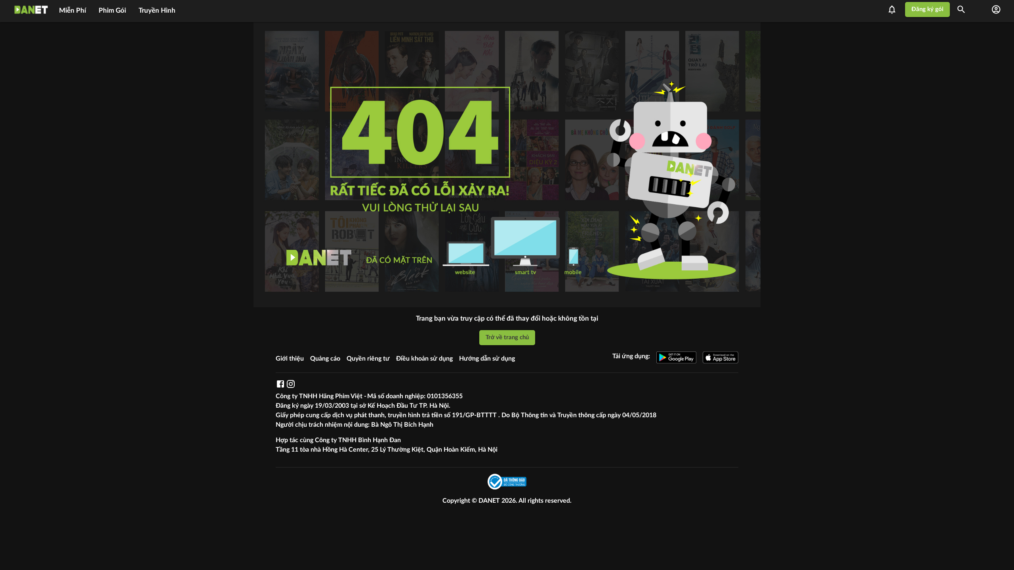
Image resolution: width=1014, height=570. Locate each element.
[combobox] (963, 9)
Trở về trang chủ (507, 337)
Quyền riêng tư (368, 358)
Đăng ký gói (927, 9)
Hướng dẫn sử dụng (487, 358)
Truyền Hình (157, 10)
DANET (489, 501)
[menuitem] (72, 9)
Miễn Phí (72, 10)
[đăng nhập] (996, 9)
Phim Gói (112, 10)
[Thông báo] (894, 9)
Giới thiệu (290, 358)
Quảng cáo (325, 358)
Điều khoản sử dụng (424, 358)
